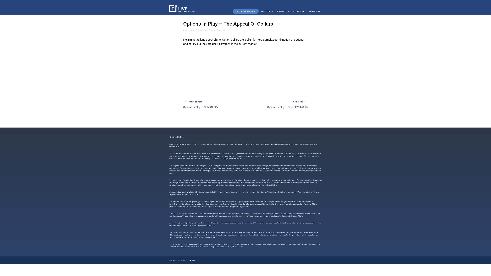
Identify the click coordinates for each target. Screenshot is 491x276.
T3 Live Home (299, 11)
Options (200, 30)
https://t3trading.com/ (235, 247)
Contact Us (314, 11)
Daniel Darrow (217, 30)
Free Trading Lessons (246, 11)
